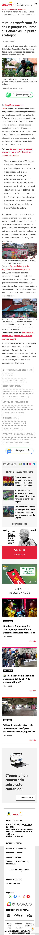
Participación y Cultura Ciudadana (18, 434)
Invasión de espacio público (15, 397)
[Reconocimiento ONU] (8, 915)
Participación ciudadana (13, 423)
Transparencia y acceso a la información (17, 862)
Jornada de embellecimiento (15, 402)
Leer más (32, 641)
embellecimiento (10, 418)
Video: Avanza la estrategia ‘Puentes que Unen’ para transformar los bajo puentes (19, 728)
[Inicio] (7, 3)
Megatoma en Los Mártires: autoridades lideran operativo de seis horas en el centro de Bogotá (25, 496)
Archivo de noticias (13, 857)
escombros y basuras (13, 386)
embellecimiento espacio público (17, 391)
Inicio (4, 9)
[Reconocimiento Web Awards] (29, 915)
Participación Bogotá (12, 429)
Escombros (8, 375)
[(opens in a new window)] (30, 464)
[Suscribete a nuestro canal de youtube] (28, 896)
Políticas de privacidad (19, 926)
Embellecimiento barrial (14, 413)
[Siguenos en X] (19, 896)
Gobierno (7, 720)
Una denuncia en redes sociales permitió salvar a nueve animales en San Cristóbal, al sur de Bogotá (25, 512)
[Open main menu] (14, 3)
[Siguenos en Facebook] (10, 896)
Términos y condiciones (29, 925)
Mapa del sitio (9, 926)
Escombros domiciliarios (14, 380)
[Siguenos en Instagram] (23, 896)
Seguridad (22, 9)
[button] (20, 464)
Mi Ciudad (12, 9)
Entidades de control (14, 853)
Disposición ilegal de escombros (17, 370)
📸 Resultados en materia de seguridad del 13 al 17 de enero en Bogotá (18, 678)
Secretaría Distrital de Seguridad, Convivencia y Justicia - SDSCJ (18, 440)
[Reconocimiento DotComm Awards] (18, 915)
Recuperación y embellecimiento (17, 407)
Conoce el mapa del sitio (16, 848)
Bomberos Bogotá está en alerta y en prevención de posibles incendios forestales (17, 152)
